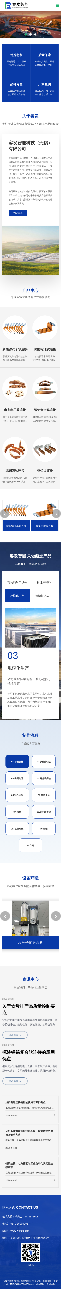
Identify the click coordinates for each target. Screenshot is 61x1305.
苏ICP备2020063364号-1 (22, 1284)
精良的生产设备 (17, 582)
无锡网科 (50, 1284)
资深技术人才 (43, 596)
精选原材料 (44, 582)
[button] (11, 27)
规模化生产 (17, 596)
